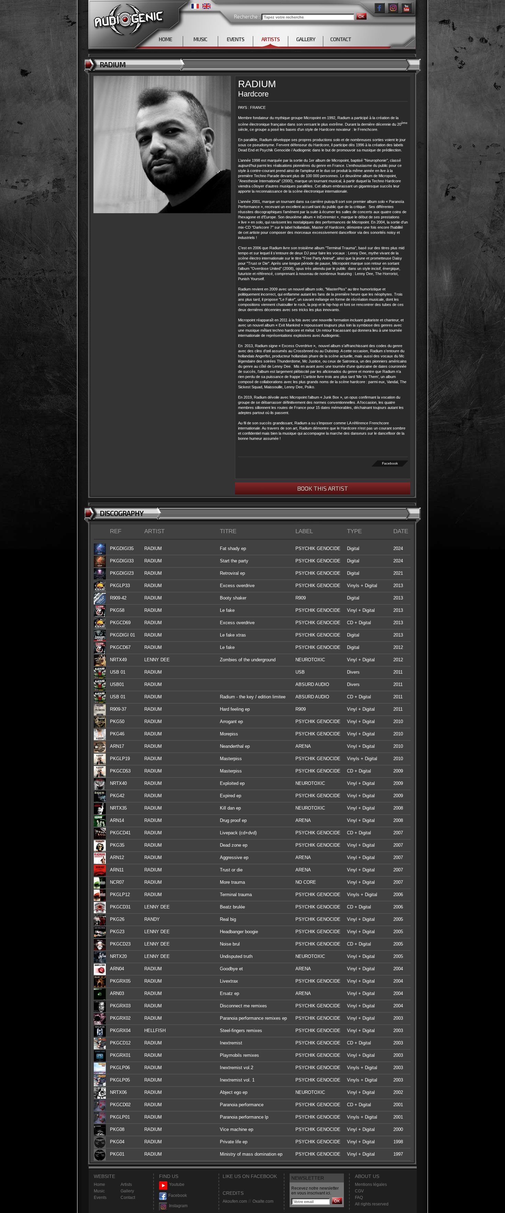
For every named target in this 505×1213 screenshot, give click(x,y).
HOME (165, 39)
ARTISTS (270, 39)
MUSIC (200, 39)
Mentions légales (371, 1184)
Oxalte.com (262, 1201)
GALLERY (305, 39)
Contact (128, 1197)
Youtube (176, 1184)
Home (99, 1184)
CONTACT (340, 39)
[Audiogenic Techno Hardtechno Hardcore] (127, 18)
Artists (126, 1184)
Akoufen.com (235, 1201)
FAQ (359, 1197)
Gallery (127, 1191)
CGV (359, 1191)
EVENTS (235, 39)
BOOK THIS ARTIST (322, 488)
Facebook (390, 463)
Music (99, 1191)
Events (100, 1197)
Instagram (178, 1205)
